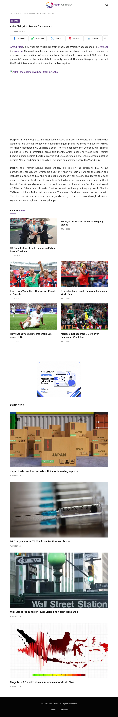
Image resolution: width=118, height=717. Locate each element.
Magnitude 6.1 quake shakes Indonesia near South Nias (42, 682)
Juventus (18, 51)
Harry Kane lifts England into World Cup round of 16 (31, 335)
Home (12, 13)
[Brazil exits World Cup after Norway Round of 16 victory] (33, 274)
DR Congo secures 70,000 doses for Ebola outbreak (40, 541)
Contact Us (65, 710)
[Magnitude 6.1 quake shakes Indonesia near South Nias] (59, 650)
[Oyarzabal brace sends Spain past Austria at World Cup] (84, 274)
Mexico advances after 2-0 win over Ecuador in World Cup (80, 335)
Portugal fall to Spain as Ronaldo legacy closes (82, 223)
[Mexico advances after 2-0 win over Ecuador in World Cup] (84, 316)
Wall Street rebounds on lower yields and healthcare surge (44, 611)
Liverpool (103, 46)
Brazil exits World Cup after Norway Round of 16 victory (32, 293)
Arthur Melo (16, 46)
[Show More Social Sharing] (105, 38)
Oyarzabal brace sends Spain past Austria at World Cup (84, 293)
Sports (14, 21)
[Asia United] (59, 4)
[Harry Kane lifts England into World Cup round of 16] (33, 316)
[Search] (106, 4)
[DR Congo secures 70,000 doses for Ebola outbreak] (59, 510)
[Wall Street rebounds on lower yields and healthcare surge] (59, 580)
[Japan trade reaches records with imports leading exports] (59, 439)
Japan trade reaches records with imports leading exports (44, 471)
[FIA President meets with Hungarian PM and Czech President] (33, 231)
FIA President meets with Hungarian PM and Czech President (33, 250)
